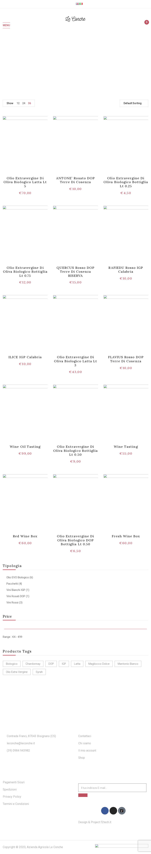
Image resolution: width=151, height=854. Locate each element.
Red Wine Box (25, 536)
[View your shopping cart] (145, 25)
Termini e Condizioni (16, 804)
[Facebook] (105, 810)
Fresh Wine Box (126, 536)
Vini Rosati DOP (15, 596)
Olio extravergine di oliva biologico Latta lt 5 (25, 182)
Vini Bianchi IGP (15, 590)
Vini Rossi (12, 602)
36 (29, 103)
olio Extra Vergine (17, 672)
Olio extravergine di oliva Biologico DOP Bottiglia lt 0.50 (75, 540)
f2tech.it (105, 822)
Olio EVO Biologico (17, 577)
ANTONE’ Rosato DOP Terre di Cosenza (75, 180)
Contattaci (84, 736)
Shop (81, 757)
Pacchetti (12, 583)
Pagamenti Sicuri (13, 782)
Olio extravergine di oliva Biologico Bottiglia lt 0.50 (75, 450)
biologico (11, 663)
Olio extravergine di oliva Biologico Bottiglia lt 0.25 (125, 182)
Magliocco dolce (99, 663)
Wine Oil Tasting (25, 446)
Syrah (39, 672)
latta (77, 663)
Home (70, 64)
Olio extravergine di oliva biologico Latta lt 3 (75, 361)
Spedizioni (10, 789)
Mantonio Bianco (128, 663)
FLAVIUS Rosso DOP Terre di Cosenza (126, 359)
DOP (51, 663)
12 (18, 103)
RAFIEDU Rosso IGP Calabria (125, 270)
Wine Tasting (126, 446)
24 (23, 103)
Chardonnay (33, 663)
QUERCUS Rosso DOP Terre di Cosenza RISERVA (76, 272)
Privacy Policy (12, 796)
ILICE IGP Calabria (25, 357)
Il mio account (87, 750)
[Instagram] (113, 810)
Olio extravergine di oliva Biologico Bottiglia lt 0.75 (25, 272)
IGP (64, 663)
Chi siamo (84, 743)
